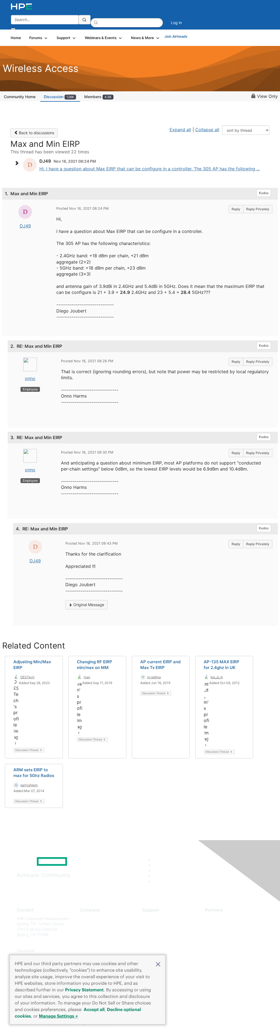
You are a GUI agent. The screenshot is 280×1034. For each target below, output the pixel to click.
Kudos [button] (264, 193)
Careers (87, 926)
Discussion (59, 96)
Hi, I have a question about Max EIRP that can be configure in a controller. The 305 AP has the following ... (149, 168)
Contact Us (90, 934)
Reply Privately (257, 209)
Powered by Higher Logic (202, 1023)
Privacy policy (92, 950)
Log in (176, 22)
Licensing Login (156, 950)
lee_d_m (217, 677)
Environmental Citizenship (103, 942)
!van (87, 677)
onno (30, 378)
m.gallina (154, 677)
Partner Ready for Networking (232, 934)
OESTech (27, 677)
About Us (88, 918)
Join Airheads (175, 36)
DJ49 (25, 226)
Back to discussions (36, 132)
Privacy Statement (84, 989)
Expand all (180, 129)
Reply (236, 209)
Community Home (20, 96)
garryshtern (29, 785)
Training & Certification (162, 934)
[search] (84, 19)
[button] (158, 964)
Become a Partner (221, 926)
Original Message (88, 604)
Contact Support (157, 926)
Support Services (157, 918)
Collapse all (207, 129)
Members (98, 96)
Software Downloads (160, 942)
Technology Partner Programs (231, 942)
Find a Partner (217, 918)
